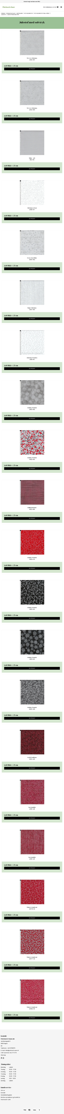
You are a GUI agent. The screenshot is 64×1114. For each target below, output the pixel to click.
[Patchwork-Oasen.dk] (8, 7)
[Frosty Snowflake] (32, 242)
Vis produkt (32, 69)
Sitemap (3, 1055)
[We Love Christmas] (32, 43)
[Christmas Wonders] (32, 342)
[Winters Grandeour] (32, 892)
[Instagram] (3, 1058)
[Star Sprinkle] (32, 792)
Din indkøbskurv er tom (50, 7)
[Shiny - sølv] (32, 143)
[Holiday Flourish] (32, 392)
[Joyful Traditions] (32, 742)
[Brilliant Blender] (32, 492)
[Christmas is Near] (32, 192)
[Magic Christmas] (32, 292)
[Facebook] (1, 1058)
